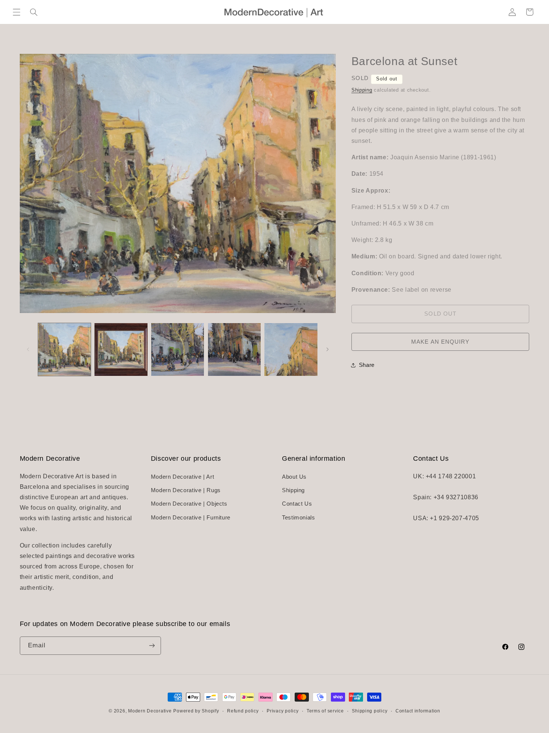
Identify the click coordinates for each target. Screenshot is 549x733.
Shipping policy (369, 711)
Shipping (361, 90)
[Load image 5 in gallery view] (290, 349)
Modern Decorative (150, 711)
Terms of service (325, 711)
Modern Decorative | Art (182, 477)
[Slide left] (28, 349)
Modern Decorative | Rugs (186, 490)
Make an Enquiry (440, 342)
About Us (294, 477)
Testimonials (298, 518)
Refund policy (243, 711)
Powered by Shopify (196, 711)
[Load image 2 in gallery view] (120, 349)
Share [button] (367, 365)
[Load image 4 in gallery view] (234, 349)
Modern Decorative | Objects (189, 504)
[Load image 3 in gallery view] (177, 349)
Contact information (418, 711)
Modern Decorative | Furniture (190, 518)
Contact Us (297, 504)
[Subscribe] (151, 646)
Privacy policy (282, 711)
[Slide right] (327, 349)
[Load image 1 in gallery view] (64, 349)
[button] (16, 12)
